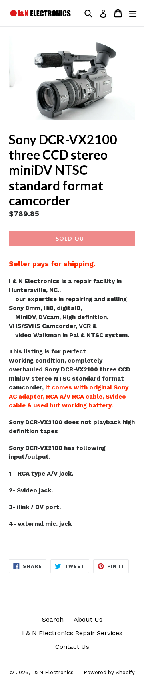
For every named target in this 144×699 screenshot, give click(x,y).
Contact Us (72, 646)
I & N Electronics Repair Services (72, 633)
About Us (88, 619)
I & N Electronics (52, 672)
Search (53, 619)
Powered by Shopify (109, 672)
